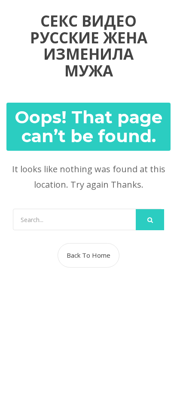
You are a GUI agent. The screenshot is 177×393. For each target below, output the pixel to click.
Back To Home (88, 255)
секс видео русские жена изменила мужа (88, 46)
